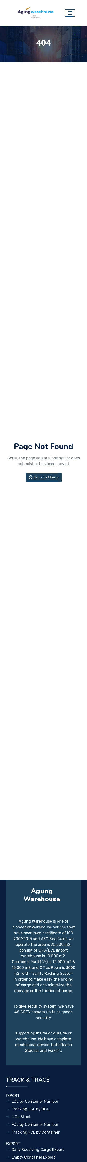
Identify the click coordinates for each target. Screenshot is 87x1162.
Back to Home (45, 477)
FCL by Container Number (35, 1124)
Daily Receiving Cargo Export (38, 1149)
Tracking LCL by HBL (30, 1109)
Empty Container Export (33, 1157)
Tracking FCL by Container (36, 1132)
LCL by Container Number (35, 1101)
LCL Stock (21, 1117)
